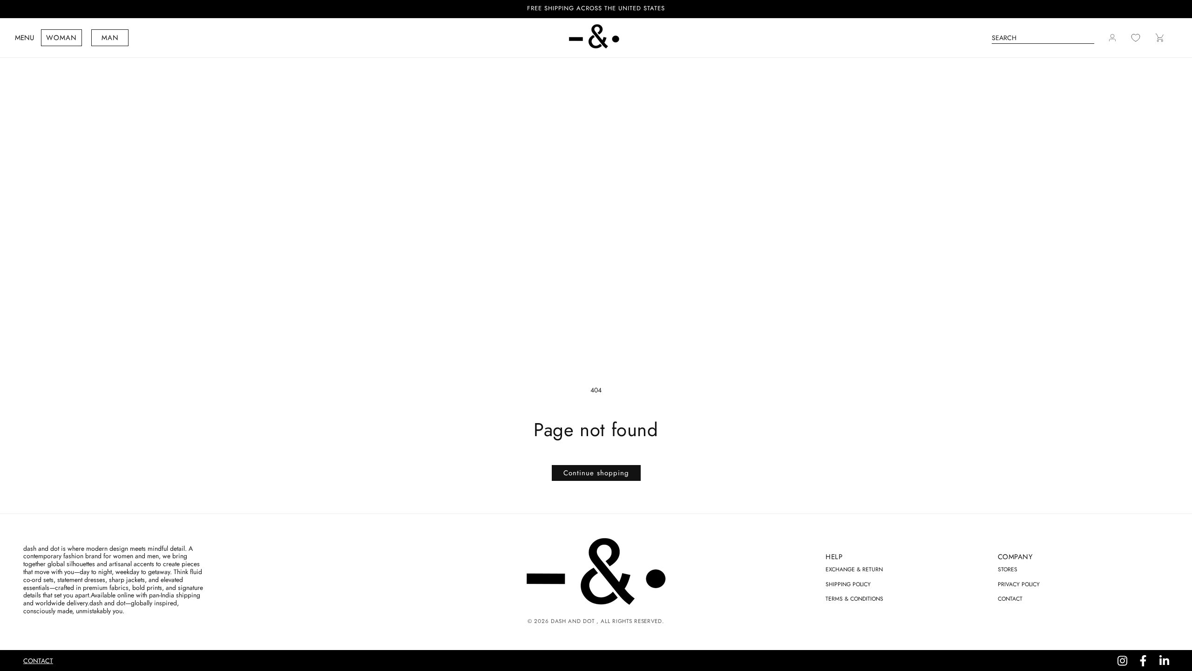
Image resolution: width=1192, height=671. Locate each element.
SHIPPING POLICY (848, 584)
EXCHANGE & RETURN (854, 569)
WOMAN (61, 38)
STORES (1007, 569)
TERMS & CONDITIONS (854, 599)
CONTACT (1010, 599)
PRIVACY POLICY (1019, 584)
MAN (110, 38)
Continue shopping (596, 473)
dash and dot (572, 621)
